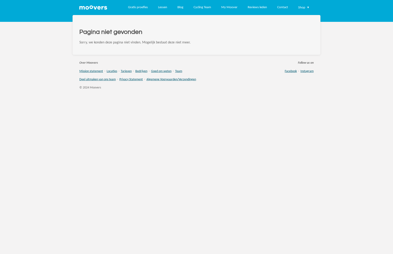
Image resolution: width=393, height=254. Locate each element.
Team (178, 71)
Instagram (307, 71)
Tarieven (126, 71)
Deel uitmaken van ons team (97, 79)
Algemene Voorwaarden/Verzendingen (171, 79)
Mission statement (91, 71)
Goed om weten (161, 71)
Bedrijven (141, 71)
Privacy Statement (131, 79)
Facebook (291, 71)
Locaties (112, 71)
